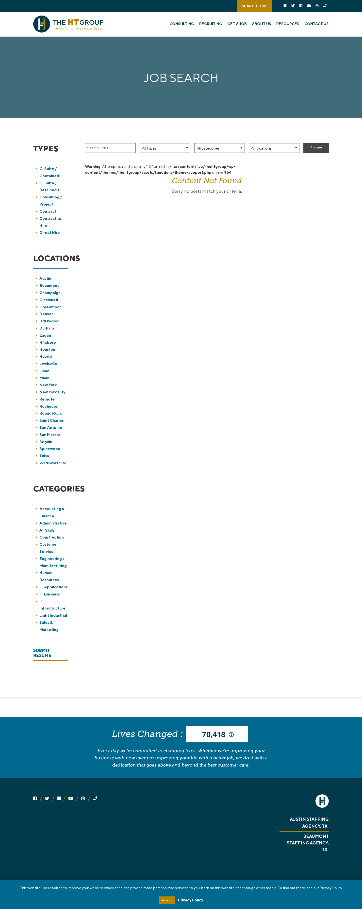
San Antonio (50, 427)
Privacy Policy (190, 900)
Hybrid (45, 356)
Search (316, 147)
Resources (287, 24)
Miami (44, 378)
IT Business (49, 594)
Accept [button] (167, 900)
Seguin (45, 441)
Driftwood (49, 321)
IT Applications (53, 587)
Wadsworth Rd (52, 463)
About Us (261, 24)
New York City (52, 392)
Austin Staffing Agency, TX (309, 822)
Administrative (53, 523)
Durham (46, 328)
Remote (47, 399)
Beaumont (49, 285)
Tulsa (44, 456)
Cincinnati (48, 299)
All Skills (46, 530)
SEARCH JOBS (254, 6)
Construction (51, 537)
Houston (47, 349)
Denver (46, 314)
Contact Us (316, 24)
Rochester (49, 406)
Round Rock (50, 413)
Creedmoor (50, 307)
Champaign (50, 292)
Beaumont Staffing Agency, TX (308, 843)
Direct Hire (49, 232)
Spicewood (49, 448)
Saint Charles (51, 420)
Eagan (45, 335)
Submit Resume (42, 653)
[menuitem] (183, 24)
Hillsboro (47, 342)
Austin (45, 278)
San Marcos (50, 434)
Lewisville (48, 363)
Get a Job (237, 24)
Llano (44, 370)
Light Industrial (53, 615)
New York (48, 385)
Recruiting (210, 24)
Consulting (181, 24)
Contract (47, 211)
